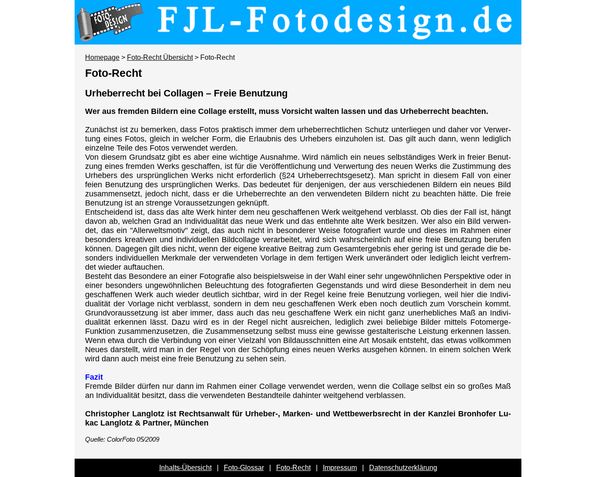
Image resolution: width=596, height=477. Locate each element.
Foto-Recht (293, 467)
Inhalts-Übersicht (185, 467)
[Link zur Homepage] (298, 38)
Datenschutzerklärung (403, 467)
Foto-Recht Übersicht (160, 57)
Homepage (102, 57)
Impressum (340, 467)
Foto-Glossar (244, 467)
